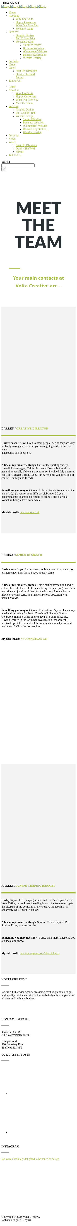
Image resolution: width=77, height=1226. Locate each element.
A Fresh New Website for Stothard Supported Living (41, 1139)
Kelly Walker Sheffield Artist (26, 1100)
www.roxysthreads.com (33, 638)
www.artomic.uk (29, 512)
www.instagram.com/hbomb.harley (40, 953)
